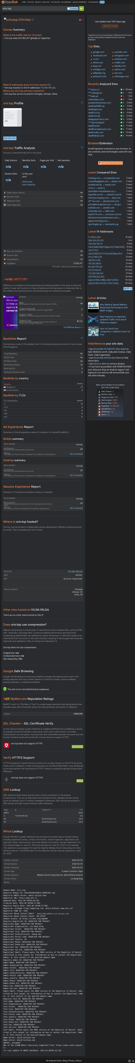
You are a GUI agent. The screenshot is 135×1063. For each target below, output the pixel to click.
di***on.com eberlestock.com (103, 201)
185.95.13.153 (94, 260)
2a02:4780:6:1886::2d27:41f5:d (103, 280)
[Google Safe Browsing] (4, 689)
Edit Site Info (10, 138)
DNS (11, 789)
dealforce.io (94, 112)
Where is (20, 522)
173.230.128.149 (95, 273)
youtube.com (121, 52)
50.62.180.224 (95, 257)
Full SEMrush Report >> (73, 327)
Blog (65, 1060)
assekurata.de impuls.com (101, 184)
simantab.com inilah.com (101, 211)
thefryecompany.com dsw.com (104, 198)
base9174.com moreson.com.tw (104, 214)
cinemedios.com (96, 99)
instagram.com (122, 55)
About (79, 1060)
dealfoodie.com (95, 132)
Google (18, 671)
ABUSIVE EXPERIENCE (80, 2)
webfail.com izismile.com (101, 208)
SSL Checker (28, 723)
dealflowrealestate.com (99, 129)
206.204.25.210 (96, 240)
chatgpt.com (99, 69)
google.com (98, 52)
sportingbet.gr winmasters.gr (103, 224)
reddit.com (120, 62)
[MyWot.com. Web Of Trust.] (6, 699)
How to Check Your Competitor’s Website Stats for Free (115, 331)
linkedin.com (120, 66)
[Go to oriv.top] (32, 19)
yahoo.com (120, 69)
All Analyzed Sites (53, 1060)
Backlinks (14, 338)
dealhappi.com (95, 109)
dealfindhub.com (96, 136)
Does (25, 624)
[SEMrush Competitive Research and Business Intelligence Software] (15, 279)
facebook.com (100, 55)
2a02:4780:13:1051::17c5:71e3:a (103, 283)
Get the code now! (110, 387)
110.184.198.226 (48, 88)
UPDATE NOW (110, 26)
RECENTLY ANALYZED (42, 2)
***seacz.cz (94, 89)
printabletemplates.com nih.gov (104, 204)
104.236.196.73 (95, 244)
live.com (118, 73)
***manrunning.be (96, 122)
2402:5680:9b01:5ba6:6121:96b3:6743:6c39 (108, 247)
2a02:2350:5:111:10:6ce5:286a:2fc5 (105, 253)
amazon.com (121, 59)
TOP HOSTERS (55, 2)
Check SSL (77, 746)
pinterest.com (99, 76)
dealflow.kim (94, 126)
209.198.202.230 (96, 276)
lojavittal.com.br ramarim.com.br (105, 194)
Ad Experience (18, 427)
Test (81, 781)
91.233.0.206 (94, 237)
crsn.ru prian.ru (96, 188)
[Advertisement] (43, 62)
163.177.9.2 (93, 250)
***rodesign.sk (95, 93)
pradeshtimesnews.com (99, 103)
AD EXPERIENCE (66, 2)
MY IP (102, 2)
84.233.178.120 (95, 267)
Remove (97, 364)
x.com (96, 59)
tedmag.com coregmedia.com (104, 178)
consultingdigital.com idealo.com (105, 181)
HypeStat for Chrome (112, 163)
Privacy (72, 1060)
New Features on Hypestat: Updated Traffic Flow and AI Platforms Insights (113, 319)
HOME (24, 2)
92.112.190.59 (94, 270)
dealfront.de (94, 116)
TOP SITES (30, 2)
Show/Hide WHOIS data (104, 358)
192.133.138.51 (94, 263)
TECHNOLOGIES (93, 2)
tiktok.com (98, 62)
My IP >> (128, 288)
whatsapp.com (122, 76)
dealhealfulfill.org (96, 106)
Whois (13, 831)
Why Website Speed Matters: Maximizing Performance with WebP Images (114, 307)
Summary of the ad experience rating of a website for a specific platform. (36, 432)
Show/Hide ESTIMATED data (106, 349)
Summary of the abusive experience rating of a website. (28, 492)
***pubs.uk (93, 96)
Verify (18, 757)
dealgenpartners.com (98, 119)
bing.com (97, 66)
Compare (74, 8)
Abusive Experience (22, 486)
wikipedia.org (99, 73)
